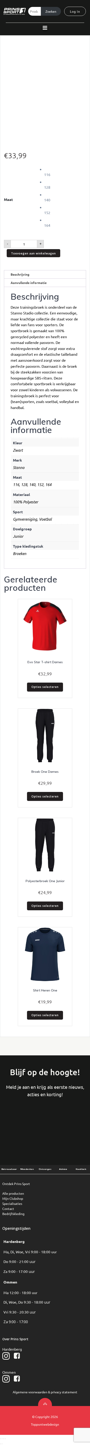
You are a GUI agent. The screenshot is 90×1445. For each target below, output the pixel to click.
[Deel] (3, 1438)
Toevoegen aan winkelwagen (33, 253)
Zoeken (50, 11)
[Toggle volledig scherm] (2, 1438)
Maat (8, 199)
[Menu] (45, 28)
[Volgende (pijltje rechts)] (2, 1443)
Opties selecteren (45, 687)
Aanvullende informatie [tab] (29, 283)
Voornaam (19, 1121)
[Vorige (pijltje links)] (0, 1443)
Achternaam (45, 1121)
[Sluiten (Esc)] (5, 1438)
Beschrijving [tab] (20, 274)
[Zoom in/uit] (0, 1438)
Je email (70, 1121)
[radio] (65, 171)
